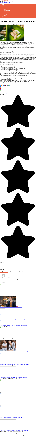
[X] (5, 85)
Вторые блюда (6, 7)
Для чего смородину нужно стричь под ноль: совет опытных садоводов (11, 294)
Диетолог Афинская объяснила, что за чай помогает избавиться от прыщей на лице (13, 325)
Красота (3, 4)
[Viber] (7, 85)
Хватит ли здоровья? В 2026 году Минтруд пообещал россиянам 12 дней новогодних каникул (15, 390)
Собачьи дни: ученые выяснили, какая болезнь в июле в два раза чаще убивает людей (13, 377)
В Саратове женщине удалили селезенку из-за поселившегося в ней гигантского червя (14, 430)
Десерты (5, 9)
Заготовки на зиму (7, 10)
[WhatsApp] (8, 85)
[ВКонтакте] (0, 85)
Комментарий (2, 269)
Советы (3, 17)
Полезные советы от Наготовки (5, 2)
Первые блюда (6, 14)
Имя (0, 260)
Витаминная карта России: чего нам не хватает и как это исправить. (11, 307)
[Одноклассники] (1, 85)
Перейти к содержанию (4, 0)
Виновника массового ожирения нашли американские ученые (17, 92)
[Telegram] (9, 85)
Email (1, 262)
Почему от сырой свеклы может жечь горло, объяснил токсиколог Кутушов (12, 417)
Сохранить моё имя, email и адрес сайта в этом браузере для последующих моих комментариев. (16, 271)
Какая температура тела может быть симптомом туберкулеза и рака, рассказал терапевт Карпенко (15, 313)
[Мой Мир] (3, 85)
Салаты (5, 15)
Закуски (5, 11)
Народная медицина (5, 5)
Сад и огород (4, 16)
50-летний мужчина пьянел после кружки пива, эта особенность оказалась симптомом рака (14, 364)
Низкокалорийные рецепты (8, 13)
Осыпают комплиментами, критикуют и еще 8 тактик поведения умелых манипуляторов (14, 351)
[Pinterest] (4, 85)
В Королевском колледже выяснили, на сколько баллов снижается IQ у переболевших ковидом (15, 319)
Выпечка (5, 8)
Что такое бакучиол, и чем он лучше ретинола (7, 337)
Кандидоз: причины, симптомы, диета (12, 93)
